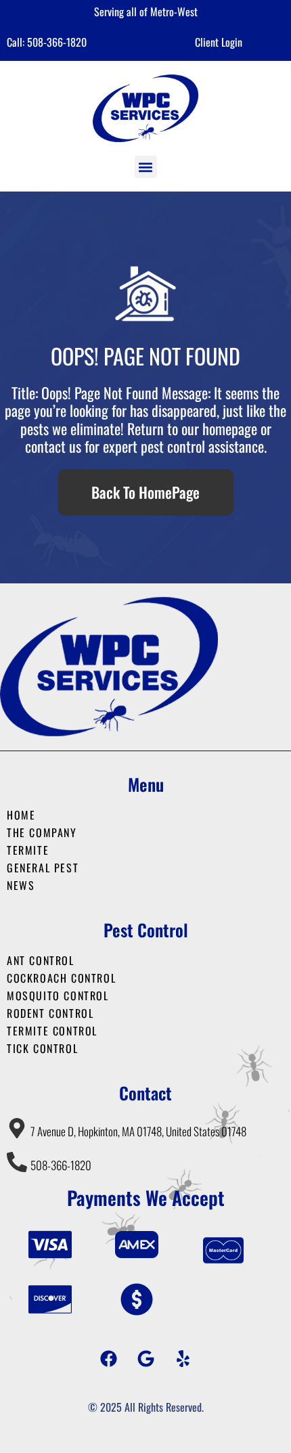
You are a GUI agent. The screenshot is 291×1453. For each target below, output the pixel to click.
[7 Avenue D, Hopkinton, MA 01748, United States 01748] (17, 1128)
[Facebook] (108, 1358)
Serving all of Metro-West (146, 11)
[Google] (145, 1358)
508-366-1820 (60, 1165)
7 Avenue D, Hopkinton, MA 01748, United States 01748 (138, 1131)
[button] (146, 167)
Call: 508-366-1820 (47, 42)
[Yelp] (183, 1358)
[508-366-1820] (17, 1162)
